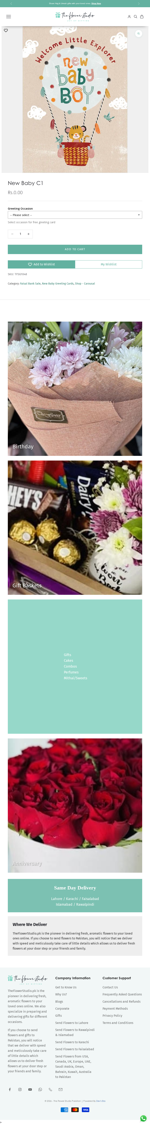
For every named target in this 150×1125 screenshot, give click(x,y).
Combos (70, 666)
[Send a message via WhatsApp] (143, 1118)
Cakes (68, 660)
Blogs (59, 1001)
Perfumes (71, 672)
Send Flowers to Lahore (71, 1023)
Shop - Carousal (85, 283)
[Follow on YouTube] (30, 1089)
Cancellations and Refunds (121, 1001)
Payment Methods (115, 1008)
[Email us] (60, 1089)
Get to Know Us (65, 987)
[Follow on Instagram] (20, 1089)
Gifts (67, 655)
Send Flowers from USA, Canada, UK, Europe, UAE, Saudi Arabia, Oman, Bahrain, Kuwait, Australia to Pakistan (73, 1067)
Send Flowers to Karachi (72, 1042)
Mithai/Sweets (75, 678)
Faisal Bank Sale (30, 283)
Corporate (62, 1008)
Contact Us (110, 987)
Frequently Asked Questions (122, 994)
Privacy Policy (112, 1015)
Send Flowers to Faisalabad (74, 1049)
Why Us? (61, 994)
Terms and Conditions (118, 1023)
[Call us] (50, 1089)
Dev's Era (100, 1101)
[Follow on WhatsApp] (40, 1089)
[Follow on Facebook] (10, 1089)
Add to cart (75, 249)
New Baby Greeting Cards (58, 283)
